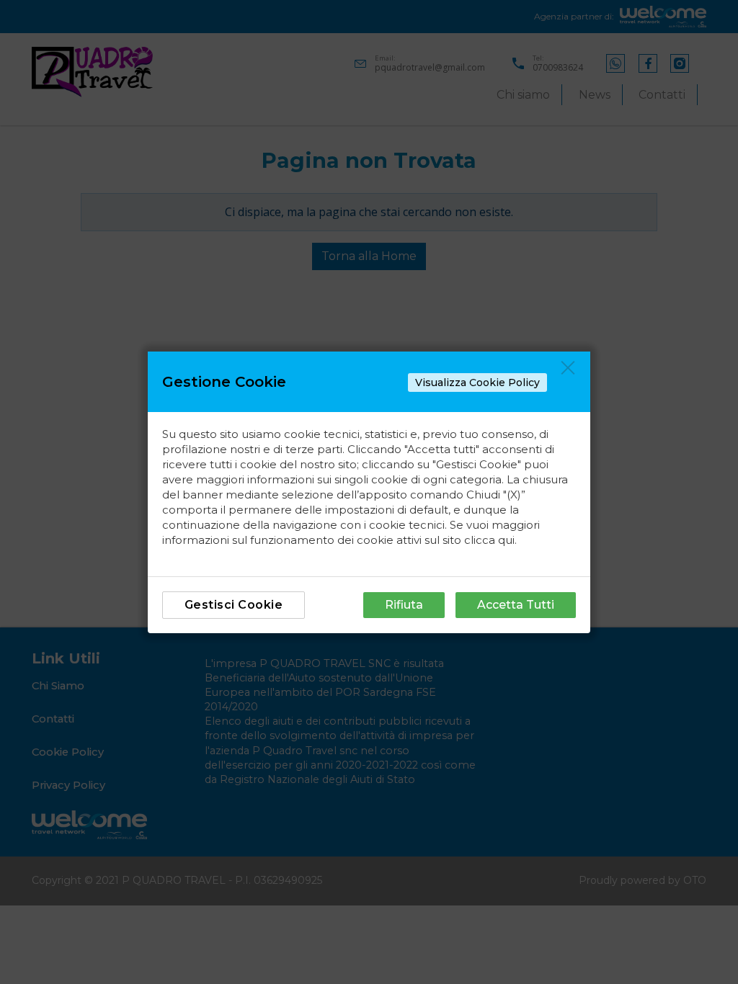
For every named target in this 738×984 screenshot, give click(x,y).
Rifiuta (404, 605)
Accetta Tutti (515, 605)
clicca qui (489, 540)
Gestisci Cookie (233, 605)
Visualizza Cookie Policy (477, 382)
